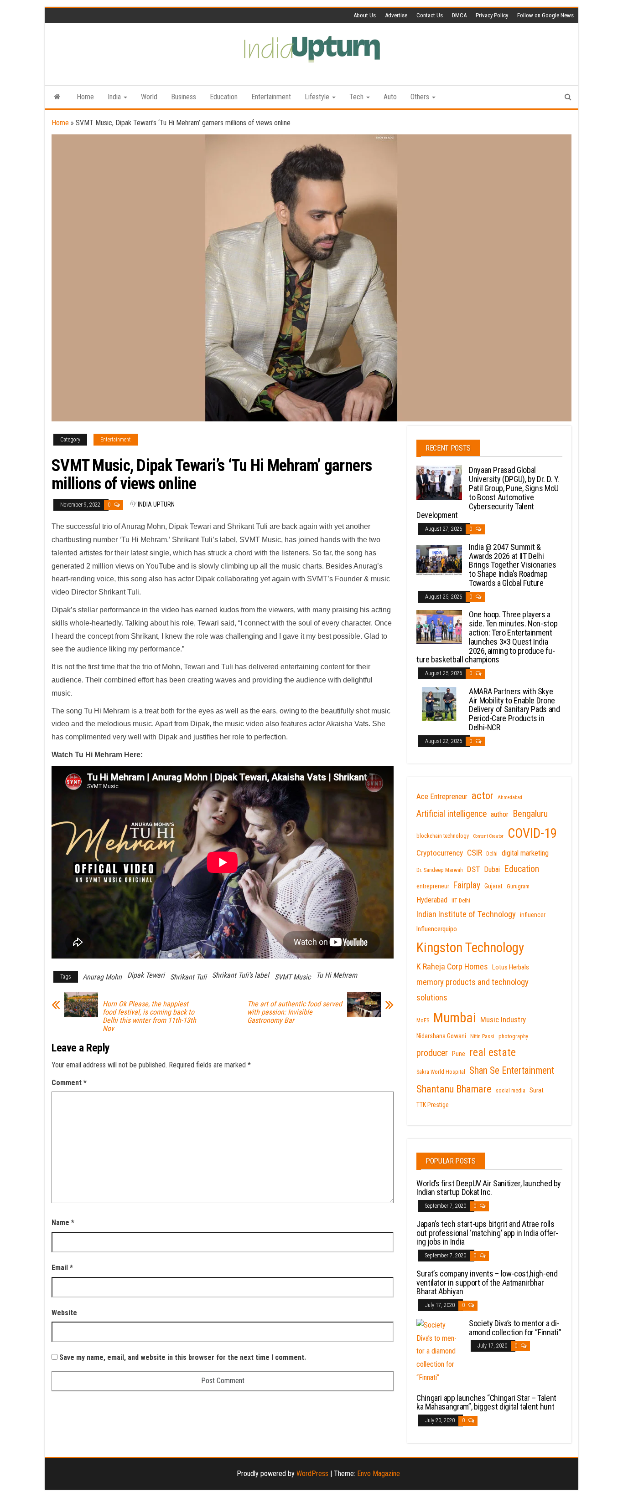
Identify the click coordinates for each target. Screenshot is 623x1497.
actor (482, 796)
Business (183, 96)
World (149, 96)
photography (513, 1036)
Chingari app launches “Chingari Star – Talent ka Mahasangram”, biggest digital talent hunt (486, 1402)
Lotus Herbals (510, 967)
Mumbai (454, 1017)
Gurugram (518, 886)
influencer (532, 914)
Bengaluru (530, 813)
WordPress (312, 1473)
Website (64, 1312)
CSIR (474, 853)
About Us (364, 15)
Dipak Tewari (146, 975)
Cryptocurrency (439, 852)
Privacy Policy (492, 15)
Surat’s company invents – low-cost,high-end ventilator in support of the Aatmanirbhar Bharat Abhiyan (487, 1283)
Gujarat (493, 886)
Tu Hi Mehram (336, 975)
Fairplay (466, 885)
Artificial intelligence (451, 814)
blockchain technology (442, 836)
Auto (390, 96)
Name (63, 1222)
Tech (357, 96)
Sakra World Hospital (440, 1072)
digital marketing (525, 853)
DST (473, 869)
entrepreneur (432, 886)
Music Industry (503, 1019)
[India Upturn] (57, 97)
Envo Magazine (378, 1473)
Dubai (492, 869)
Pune (458, 1053)
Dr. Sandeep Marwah (439, 870)
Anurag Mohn (102, 977)
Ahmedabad (510, 797)
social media (510, 1090)
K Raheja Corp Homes (452, 967)
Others (420, 96)
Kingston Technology (470, 947)
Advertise (396, 15)
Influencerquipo (436, 929)
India (115, 96)
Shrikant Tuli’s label (240, 975)
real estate (492, 1052)
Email (62, 1267)
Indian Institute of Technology (466, 914)
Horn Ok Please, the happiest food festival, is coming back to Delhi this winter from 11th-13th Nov (149, 1016)
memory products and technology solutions (472, 990)
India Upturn (156, 504)
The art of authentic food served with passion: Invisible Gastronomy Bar (294, 1012)
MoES (422, 1020)
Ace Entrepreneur (441, 796)
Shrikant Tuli (188, 977)
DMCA (459, 15)
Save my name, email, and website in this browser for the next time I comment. (182, 1357)
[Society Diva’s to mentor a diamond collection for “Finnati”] (439, 1351)
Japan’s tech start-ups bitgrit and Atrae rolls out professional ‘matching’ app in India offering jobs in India (487, 1233)
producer (432, 1053)
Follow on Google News (545, 15)
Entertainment (271, 96)
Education (224, 96)
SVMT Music (293, 977)
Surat (537, 1090)
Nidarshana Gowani (441, 1036)
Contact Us (429, 15)
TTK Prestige (432, 1104)
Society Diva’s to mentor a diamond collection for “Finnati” (515, 1327)
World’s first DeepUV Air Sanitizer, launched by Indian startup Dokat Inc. (488, 1188)
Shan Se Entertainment (511, 1070)
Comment (69, 1082)
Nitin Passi (482, 1036)
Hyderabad (431, 900)
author (500, 814)
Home (85, 96)
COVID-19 (532, 833)
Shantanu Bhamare (454, 1089)
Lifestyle (318, 96)
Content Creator (488, 836)
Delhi (492, 854)
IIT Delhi (461, 900)
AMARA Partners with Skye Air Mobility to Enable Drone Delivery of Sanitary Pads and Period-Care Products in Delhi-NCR (514, 709)
